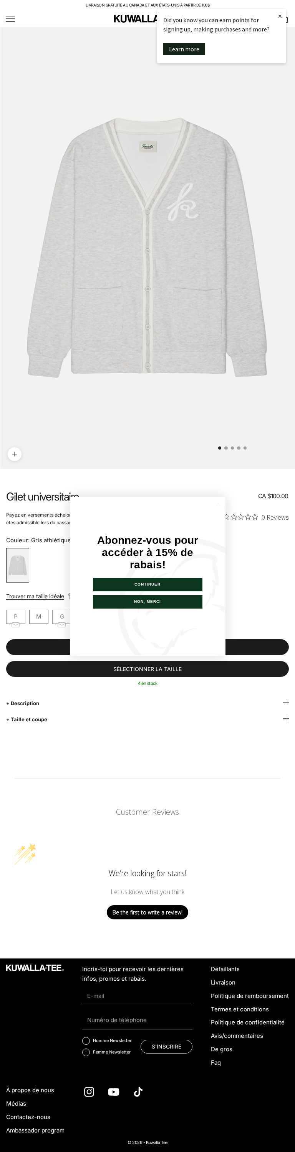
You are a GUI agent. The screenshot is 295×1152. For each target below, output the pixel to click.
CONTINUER (147, 584)
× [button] (280, 16)
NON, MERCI (147, 601)
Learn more (184, 49)
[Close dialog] (218, 504)
